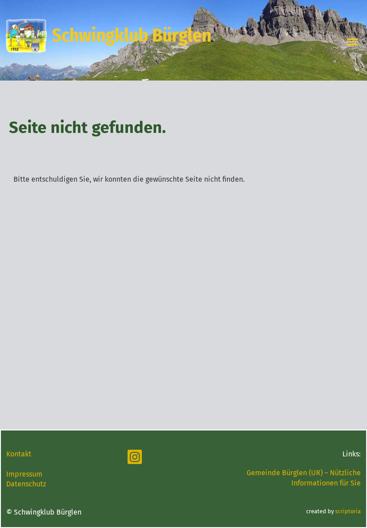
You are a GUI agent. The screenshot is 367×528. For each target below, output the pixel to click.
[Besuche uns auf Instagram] (135, 459)
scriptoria (348, 511)
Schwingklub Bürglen (131, 36)
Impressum (24, 474)
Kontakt (18, 454)
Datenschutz (26, 484)
